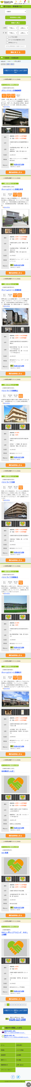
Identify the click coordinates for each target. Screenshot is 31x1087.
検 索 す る (16, 52)
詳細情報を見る (16, 172)
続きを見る (7, 106)
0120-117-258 (17, 1019)
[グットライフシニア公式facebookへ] (13, 1077)
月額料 (8, 64)
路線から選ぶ (15, 23)
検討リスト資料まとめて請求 (16, 71)
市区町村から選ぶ (15, 17)
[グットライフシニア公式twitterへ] (18, 1077)
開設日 (12, 64)
